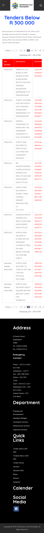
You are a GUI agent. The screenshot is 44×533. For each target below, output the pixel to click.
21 (21, 50)
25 (35, 50)
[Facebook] (16, 508)
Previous (8, 50)
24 (32, 50)
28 (40, 50)
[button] (41, 5)
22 (24, 50)
